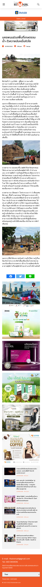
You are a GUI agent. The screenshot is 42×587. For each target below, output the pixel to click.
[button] (21, 26)
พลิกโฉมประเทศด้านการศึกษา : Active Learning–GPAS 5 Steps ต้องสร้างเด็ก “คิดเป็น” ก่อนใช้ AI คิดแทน (26, 539)
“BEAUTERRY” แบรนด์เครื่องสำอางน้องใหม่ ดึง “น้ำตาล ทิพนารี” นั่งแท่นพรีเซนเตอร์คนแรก (27, 498)
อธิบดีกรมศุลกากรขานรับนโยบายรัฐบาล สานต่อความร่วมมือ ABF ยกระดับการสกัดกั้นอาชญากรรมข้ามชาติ (26, 511)
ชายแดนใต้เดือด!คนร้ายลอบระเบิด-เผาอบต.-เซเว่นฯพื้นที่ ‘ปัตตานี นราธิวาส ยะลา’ (26, 471)
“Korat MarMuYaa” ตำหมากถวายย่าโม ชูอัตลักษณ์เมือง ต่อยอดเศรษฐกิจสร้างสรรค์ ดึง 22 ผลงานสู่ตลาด (27, 525)
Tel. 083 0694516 (10, 561)
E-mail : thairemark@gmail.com (16, 558)
